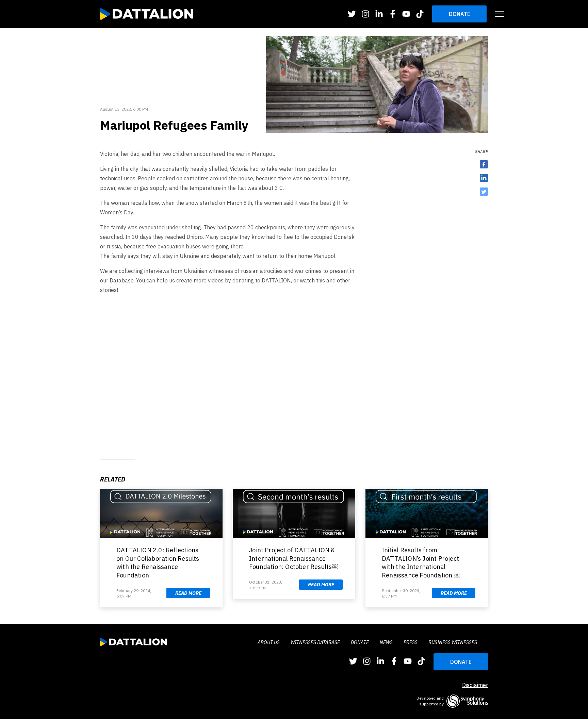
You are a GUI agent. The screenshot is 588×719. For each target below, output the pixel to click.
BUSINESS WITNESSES (452, 642)
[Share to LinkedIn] (484, 178)
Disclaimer (475, 685)
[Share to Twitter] (484, 191)
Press (411, 642)
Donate (459, 14)
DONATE (461, 661)
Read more (188, 593)
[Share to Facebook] (484, 164)
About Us (269, 642)
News (386, 642)
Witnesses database (315, 642)
